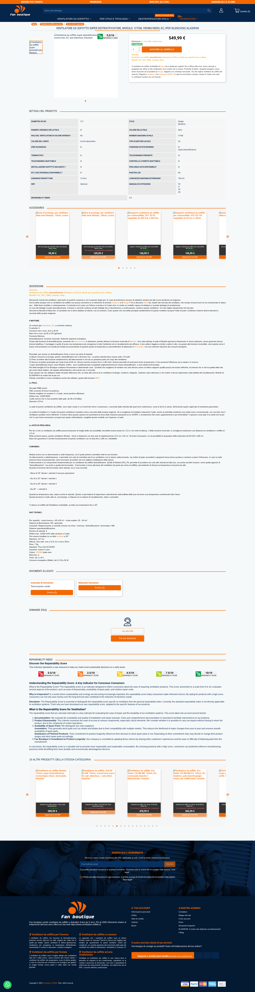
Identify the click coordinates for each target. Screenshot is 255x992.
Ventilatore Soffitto (50, 983)
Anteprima (49, 241)
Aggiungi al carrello (162, 49)
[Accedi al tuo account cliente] (221, 11)
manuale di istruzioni (42, 582)
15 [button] (152, 826)
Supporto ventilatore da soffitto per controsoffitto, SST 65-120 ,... (144, 247)
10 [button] (132, 826)
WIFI (171, 74)
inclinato (60, 536)
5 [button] (134, 268)
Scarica (51, 592)
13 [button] (144, 826)
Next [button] (227, 236)
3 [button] (127, 268)
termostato (163, 74)
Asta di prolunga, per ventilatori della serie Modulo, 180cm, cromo (52, 247)
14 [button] (148, 826)
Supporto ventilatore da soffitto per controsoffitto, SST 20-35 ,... (98, 247)
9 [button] (128, 826)
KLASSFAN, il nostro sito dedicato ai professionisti (199, 929)
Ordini (134, 915)
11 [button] (136, 826)
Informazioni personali (140, 912)
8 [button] (125, 826)
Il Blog (181, 933)
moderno (151, 74)
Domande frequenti (187, 926)
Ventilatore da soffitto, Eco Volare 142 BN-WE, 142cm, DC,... (98, 805)
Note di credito (137, 919)
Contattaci (183, 912)
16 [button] (156, 826)
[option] (40, 47)
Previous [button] (27, 236)
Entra (181, 922)
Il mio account (184, 919)
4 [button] (130, 268)
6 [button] (117, 826)
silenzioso (46, 325)
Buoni (133, 926)
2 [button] (123, 268)
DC (53, 325)
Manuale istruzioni (88, 582)
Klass (162, 66)
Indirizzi (134, 922)
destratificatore (156, 57)
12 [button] (140, 826)
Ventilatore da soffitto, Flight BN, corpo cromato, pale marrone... (190, 805)
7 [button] (121, 826)
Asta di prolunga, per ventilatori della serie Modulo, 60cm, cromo (190, 247)
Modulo (133, 341)
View (58, 241)
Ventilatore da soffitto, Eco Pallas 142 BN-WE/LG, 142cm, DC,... (144, 805)
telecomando (79, 341)
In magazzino (137, 44)
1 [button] (85, 101)
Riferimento (136, 41)
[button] (74, 19)
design (160, 72)
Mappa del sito (185, 915)
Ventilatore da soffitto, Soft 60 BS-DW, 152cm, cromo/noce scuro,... (52, 805)
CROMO (39, 552)
